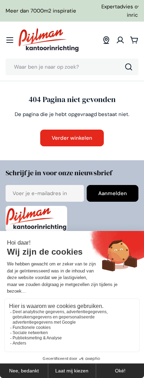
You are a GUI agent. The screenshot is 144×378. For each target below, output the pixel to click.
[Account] (120, 40)
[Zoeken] (128, 67)
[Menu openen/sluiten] (10, 40)
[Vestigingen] (106, 40)
